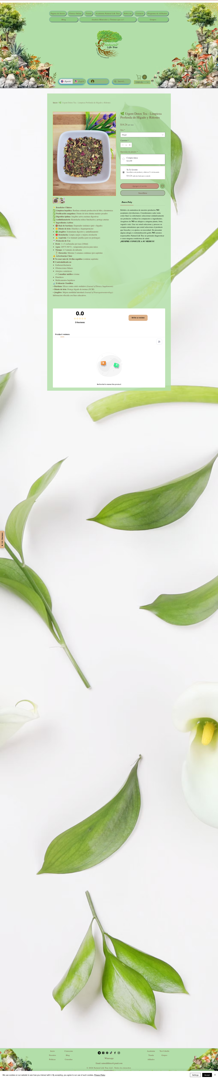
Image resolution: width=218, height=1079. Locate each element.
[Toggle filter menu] (159, 342)
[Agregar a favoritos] (162, 186)
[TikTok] (111, 1052)
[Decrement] (122, 145)
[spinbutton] (126, 145)
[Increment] (130, 145)
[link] (127, 202)
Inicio (55, 102)
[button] (142, 77)
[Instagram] (118, 1052)
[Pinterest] (107, 1052)
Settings (195, 1075)
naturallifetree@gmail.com (111, 1063)
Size (122, 130)
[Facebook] (114, 1052)
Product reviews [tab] (62, 334)
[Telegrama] (99, 1052)
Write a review (138, 317)
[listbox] (142, 82)
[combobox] (142, 134)
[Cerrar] (214, 1075)
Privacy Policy (99, 1075)
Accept (207, 1075)
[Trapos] (103, 1052)
